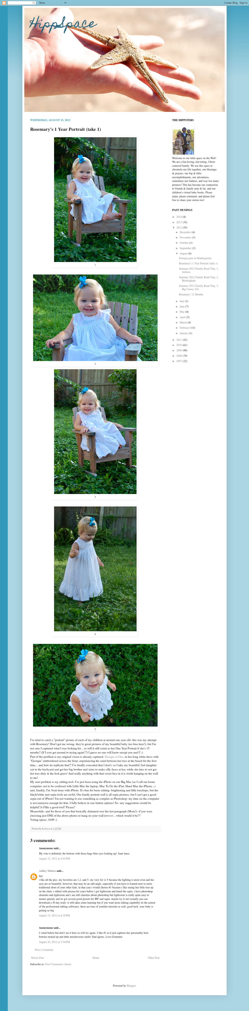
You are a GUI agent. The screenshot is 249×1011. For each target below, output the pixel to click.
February (185, 327)
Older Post (154, 958)
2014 (179, 217)
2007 (179, 361)
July (182, 301)
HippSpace (63, 24)
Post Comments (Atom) (58, 964)
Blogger (131, 985)
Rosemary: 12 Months (191, 294)
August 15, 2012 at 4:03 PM (54, 858)
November (186, 237)
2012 (179, 227)
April (183, 317)
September (186, 248)
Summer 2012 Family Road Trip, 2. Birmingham (199, 278)
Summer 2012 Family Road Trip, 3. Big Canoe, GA (199, 287)
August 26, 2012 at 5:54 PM (54, 942)
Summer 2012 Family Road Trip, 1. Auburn (199, 270)
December (186, 232)
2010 (179, 345)
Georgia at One (114, 757)
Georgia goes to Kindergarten (195, 258)
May (182, 311)
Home (96, 958)
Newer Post (37, 958)
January (184, 333)
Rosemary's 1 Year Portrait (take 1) (198, 263)
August (184, 253)
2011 (179, 340)
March (184, 322)
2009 (179, 350)
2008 (179, 356)
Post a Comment (44, 950)
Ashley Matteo (47, 871)
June (182, 306)
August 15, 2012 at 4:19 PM (54, 915)
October (184, 242)
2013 (179, 222)
